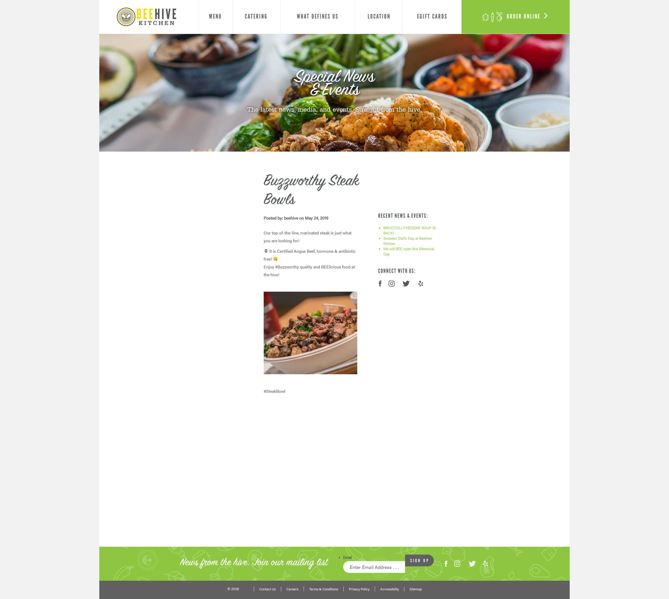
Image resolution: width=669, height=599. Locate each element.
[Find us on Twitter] (472, 564)
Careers (292, 589)
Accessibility (389, 589)
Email (347, 557)
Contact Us (267, 589)
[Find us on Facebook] (446, 564)
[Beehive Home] (146, 17)
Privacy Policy (359, 589)
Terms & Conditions (323, 589)
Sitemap (416, 589)
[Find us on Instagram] (457, 564)
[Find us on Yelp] (485, 564)
